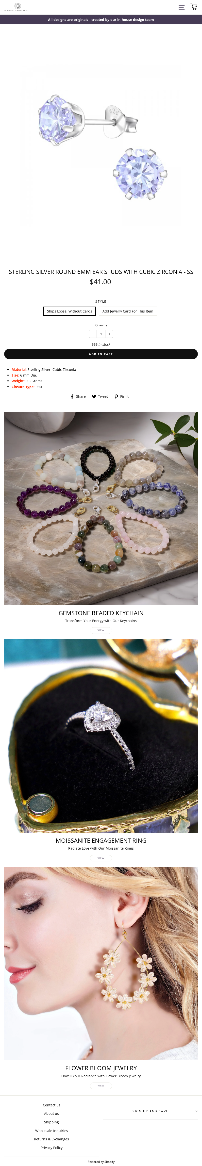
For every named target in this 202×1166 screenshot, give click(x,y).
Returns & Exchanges (51, 1139)
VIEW (101, 630)
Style (101, 301)
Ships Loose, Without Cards (69, 311)
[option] (101, 19)
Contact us (51, 1105)
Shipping (51, 1122)
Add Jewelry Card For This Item (127, 311)
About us (51, 1113)
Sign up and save (150, 1111)
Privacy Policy (52, 1147)
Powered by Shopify (101, 1162)
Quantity (101, 325)
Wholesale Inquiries (51, 1130)
